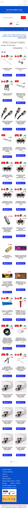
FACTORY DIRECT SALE (14, 10)
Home (4, 35)
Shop (9, 35)
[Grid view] (2, 52)
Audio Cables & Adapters (16, 36)
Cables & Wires (16, 35)
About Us (5, 474)
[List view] (5, 52)
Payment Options (7, 469)
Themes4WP (14, 508)
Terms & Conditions (8, 472)
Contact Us (5, 476)
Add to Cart (8, 75)
